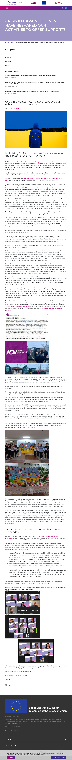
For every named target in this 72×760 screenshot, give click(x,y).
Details (11, 757)
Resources (11, 745)
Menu (8, 740)
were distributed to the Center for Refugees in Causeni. (32, 401)
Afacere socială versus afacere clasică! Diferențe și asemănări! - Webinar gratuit (30, 75)
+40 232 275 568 (12, 731)
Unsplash (26, 675)
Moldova (8, 61)
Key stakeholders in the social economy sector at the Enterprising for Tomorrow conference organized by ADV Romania (34, 83)
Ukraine (7, 66)
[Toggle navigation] (7, 8)
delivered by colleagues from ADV (18, 306)
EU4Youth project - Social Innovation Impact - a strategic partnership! (26, 162)
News (12, 42)
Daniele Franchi (16, 675)
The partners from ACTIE (12, 499)
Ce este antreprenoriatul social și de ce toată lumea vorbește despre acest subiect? (32, 91)
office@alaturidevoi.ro (14, 726)
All (6, 53)
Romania (8, 57)
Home (7, 42)
